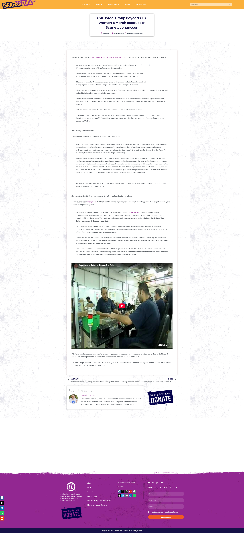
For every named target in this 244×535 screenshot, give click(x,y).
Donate (127, 4)
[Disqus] (122, 446)
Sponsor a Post (141, 4)
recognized (91, 202)
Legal (89, 487)
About (98, 4)
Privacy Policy (92, 496)
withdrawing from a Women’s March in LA (107, 57)
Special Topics (112, 4)
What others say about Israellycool (99, 501)
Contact (90, 492)
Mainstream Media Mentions (97, 505)
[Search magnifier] (230, 4)
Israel (129, 33)
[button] (2, 498)
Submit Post (86, 4)
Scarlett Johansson (137, 33)
